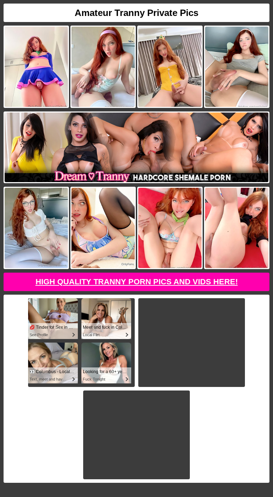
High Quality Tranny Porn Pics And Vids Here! (137, 281)
